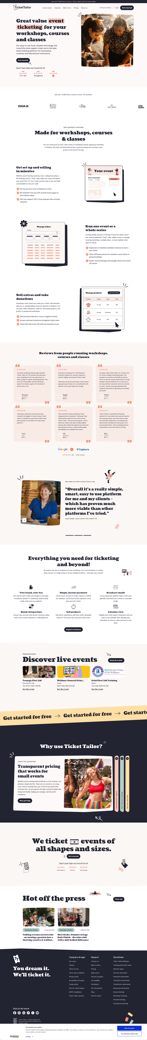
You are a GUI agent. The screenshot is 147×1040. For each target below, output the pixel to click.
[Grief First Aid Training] (107, 672)
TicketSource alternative (121, 984)
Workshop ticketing (120, 996)
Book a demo (96, 965)
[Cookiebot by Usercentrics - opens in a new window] (14, 1036)
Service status (96, 996)
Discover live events (120, 973)
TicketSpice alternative (121, 980)
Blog (92, 992)
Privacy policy (74, 977)
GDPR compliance (75, 992)
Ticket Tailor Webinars (121, 961)
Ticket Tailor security (76, 996)
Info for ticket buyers (76, 988)
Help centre (95, 973)
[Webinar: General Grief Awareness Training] (73, 672)
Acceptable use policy (76, 980)
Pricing (76, 8)
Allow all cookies (129, 1028)
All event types (118, 969)
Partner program (97, 977)
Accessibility (95, 980)
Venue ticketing (118, 992)
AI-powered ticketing (120, 1003)
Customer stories (31, 930)
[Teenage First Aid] (39, 672)
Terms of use (73, 969)
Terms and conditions (76, 973)
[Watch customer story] (24, 520)
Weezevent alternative (121, 988)
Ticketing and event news (122, 965)
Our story (72, 961)
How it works (47, 8)
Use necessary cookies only (129, 1033)
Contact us (95, 961)
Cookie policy (73, 984)
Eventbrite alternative (121, 977)
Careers (71, 965)
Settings (28, 1036)
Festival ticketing (119, 1000)
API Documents (96, 988)
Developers (95, 984)
